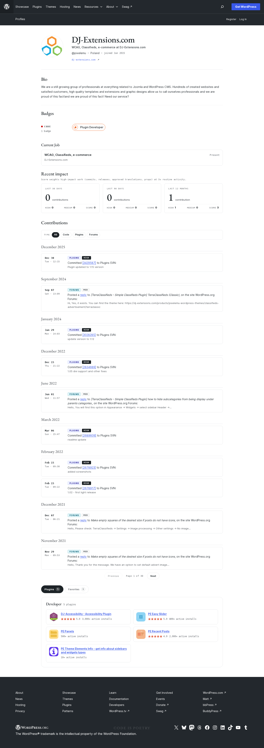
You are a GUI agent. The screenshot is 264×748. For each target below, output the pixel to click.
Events (160, 698)
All (55, 234)
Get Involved (164, 692)
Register (231, 19)
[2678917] (89, 488)
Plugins (79, 234)
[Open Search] (222, 7)
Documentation (119, 698)
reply (83, 294)
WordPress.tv (119, 711)
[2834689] (89, 367)
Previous (113, 575)
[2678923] (89, 467)
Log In (243, 19)
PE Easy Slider (157, 614)
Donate (162, 704)
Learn (112, 692)
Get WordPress (245, 6)
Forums (93, 234)
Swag (161, 711)
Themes (67, 698)
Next (153, 575)
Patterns (67, 711)
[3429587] (89, 262)
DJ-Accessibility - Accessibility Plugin (86, 614)
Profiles (20, 19)
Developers (116, 704)
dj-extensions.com (84, 60)
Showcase (69, 692)
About (19, 692)
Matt (207, 698)
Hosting (20, 704)
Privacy (20, 711)
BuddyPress (212, 711)
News (19, 698)
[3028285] (89, 334)
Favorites (76, 589)
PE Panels (67, 631)
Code (66, 234)
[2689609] (89, 435)
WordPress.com (214, 692)
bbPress (210, 704)
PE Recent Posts (158, 631)
